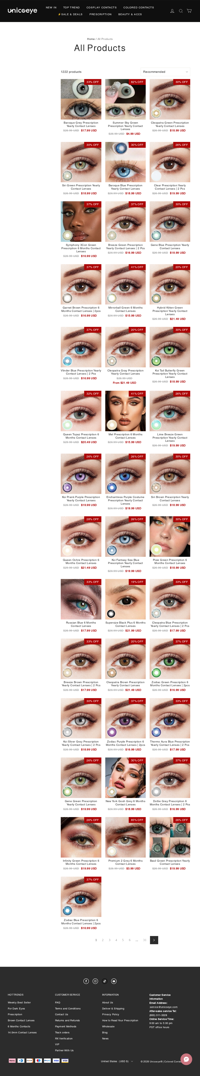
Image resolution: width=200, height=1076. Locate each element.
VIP (57, 1044)
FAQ (57, 1002)
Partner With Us (64, 1050)
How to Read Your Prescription (120, 1020)
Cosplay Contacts (102, 7)
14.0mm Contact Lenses (22, 1032)
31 (144, 940)
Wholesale (108, 1026)
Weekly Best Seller (19, 1002)
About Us (107, 1002)
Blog (104, 1032)
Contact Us (61, 1014)
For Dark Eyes (16, 1008)
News (105, 1038)
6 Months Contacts (19, 1026)
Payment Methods (66, 1026)
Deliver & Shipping (113, 1008)
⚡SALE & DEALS (70, 14)
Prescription (100, 14)
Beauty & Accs (130, 14)
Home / (91, 38)
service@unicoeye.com (164, 1007)
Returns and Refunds (67, 1020)
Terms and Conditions (68, 1008)
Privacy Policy (110, 1014)
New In (51, 7)
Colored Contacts (138, 7)
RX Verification (64, 1038)
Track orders (62, 1032)
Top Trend (71, 7)
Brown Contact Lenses (21, 1020)
